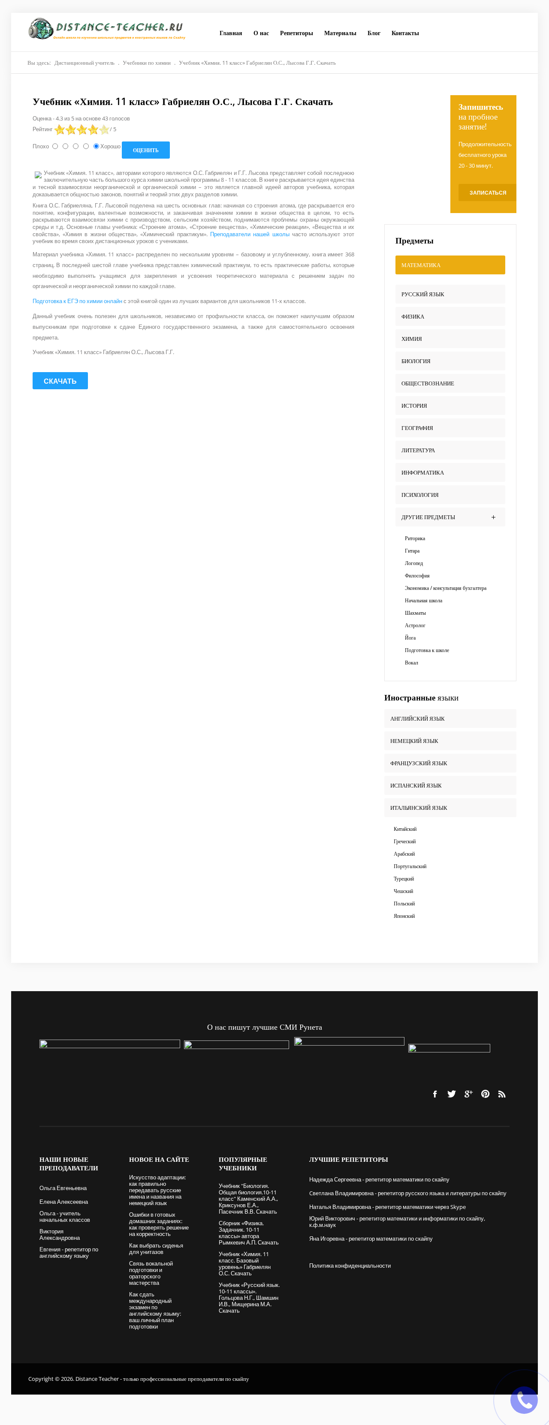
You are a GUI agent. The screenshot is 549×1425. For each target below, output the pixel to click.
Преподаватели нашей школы (251, 234)
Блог (374, 33)
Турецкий (404, 878)
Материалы (340, 33)
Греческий (405, 841)
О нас (261, 33)
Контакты (405, 33)
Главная (231, 33)
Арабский (404, 853)
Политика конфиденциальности (350, 1265)
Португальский (410, 866)
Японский (404, 916)
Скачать (60, 381)
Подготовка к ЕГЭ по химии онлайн (78, 301)
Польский (404, 903)
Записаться (488, 192)
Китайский (405, 829)
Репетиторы (296, 33)
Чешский (403, 891)
